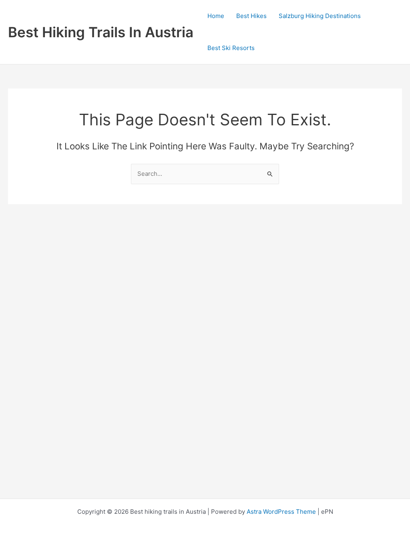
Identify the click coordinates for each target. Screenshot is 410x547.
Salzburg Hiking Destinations (320, 16)
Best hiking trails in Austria (100, 32)
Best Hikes (251, 16)
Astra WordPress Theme (281, 511)
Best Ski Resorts (231, 48)
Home (215, 16)
